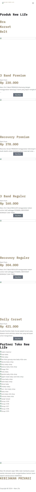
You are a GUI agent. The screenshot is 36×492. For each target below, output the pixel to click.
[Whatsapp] (2, 482)
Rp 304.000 (9, 265)
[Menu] (33, 3)
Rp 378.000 (9, 144)
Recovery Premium (14, 137)
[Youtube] (12, 482)
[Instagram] (7, 482)
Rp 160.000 (9, 203)
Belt (3, 32)
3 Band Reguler (13, 196)
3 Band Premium (13, 75)
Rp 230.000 (9, 83)
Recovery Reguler (14, 258)
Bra (3, 22)
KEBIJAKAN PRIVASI (15, 478)
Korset (5, 27)
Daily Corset (11, 319)
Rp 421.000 (9, 326)
